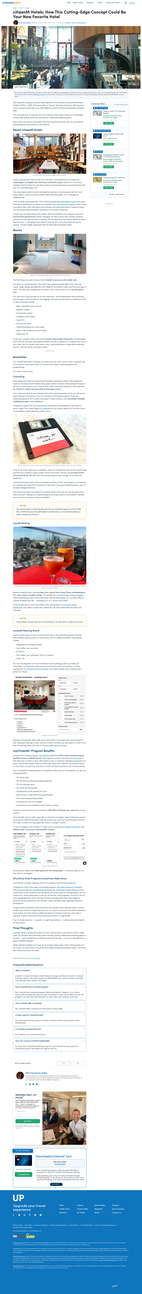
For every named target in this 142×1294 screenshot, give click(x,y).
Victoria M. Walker (25, 23)
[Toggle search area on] (126, 3)
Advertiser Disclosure (132, 3)
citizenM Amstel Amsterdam (37, 669)
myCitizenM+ (44, 756)
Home (15, 8)
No (78, 1063)
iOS (40, 408)
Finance (80, 1205)
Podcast (115, 1205)
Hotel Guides (100, 1205)
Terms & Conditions (41, 1225)
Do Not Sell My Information (22, 1227)
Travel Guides (82, 1209)
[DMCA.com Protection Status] (19, 1236)
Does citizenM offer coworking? (28, 1003)
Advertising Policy (39, 94)
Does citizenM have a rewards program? (31, 987)
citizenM (22, 180)
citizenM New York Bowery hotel (62, 202)
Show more (55, 1184)
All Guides (28, 1225)
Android (46, 408)
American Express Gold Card (114, 178)
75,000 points (59, 1164)
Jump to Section (20, 87)
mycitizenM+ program (66, 204)
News (69, 3)
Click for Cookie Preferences (105, 1225)
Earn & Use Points (113, 3)
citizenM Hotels (19, 933)
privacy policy (29, 1126)
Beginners (99, 1209)
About (97, 1213)
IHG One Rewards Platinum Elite (42, 890)
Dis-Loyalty (77, 758)
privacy (25, 1125)
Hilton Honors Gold (20, 890)
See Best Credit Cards (116, 194)
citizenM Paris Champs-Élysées (70, 595)
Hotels (27, 8)
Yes (63, 1063)
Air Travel (81, 1213)
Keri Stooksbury (81, 23)
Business (90, 3)
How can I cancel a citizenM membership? (32, 1041)
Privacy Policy (18, 1225)
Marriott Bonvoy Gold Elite (71, 887)
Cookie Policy (74, 1225)
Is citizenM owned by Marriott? (28, 1029)
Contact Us (116, 1213)
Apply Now (25, 1174)
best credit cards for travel (55, 746)
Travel (99, 3)
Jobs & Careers (118, 1209)
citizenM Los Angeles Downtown (67, 827)
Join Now (27, 1121)
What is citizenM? (22, 971)
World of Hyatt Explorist (69, 890)
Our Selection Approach (121, 104)
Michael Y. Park (70, 23)
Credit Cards (78, 3)
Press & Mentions (87, 1225)
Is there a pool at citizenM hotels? (29, 1015)
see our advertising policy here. (108, 1260)
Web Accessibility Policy (58, 1225)
